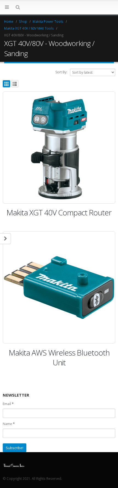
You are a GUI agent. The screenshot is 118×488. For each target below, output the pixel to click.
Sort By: (61, 72)
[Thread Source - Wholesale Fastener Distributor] (14, 465)
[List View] (15, 84)
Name (9, 423)
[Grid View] (6, 84)
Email (8, 404)
